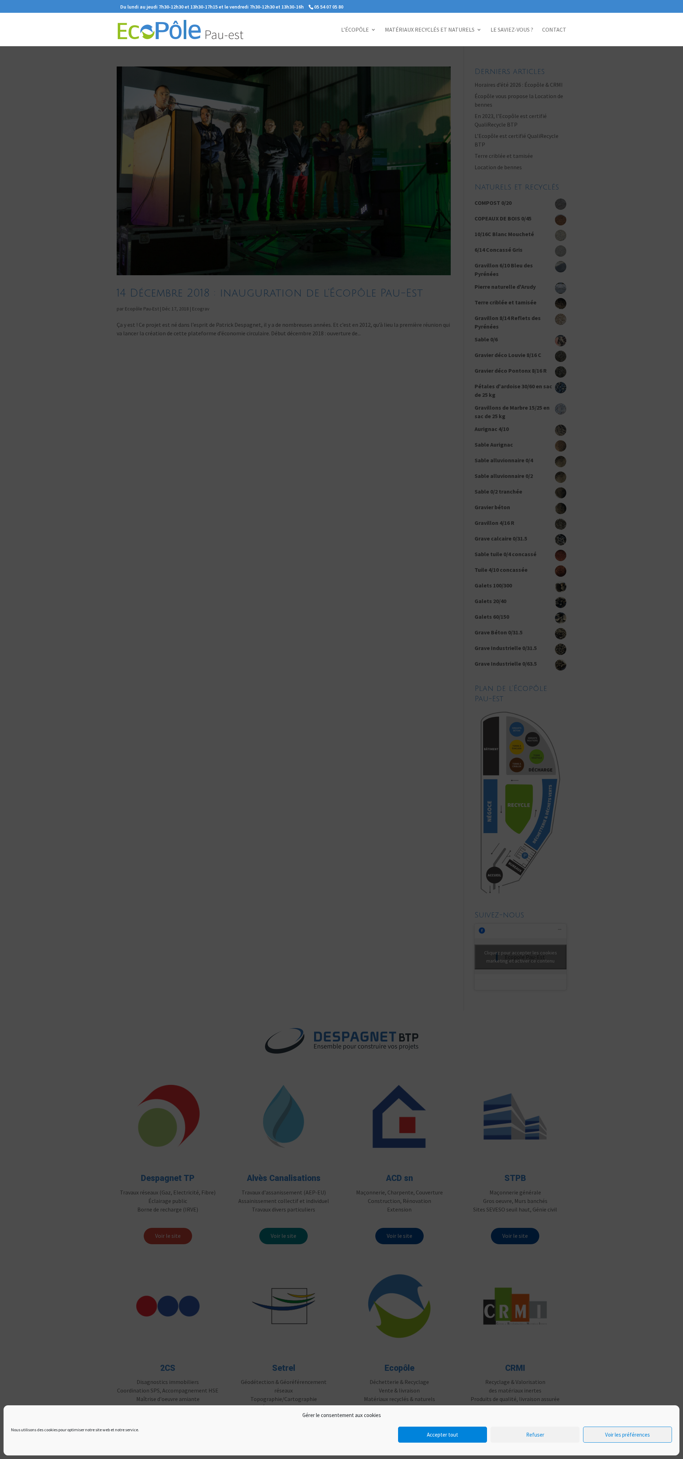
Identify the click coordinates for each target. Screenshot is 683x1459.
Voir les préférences (627, 1434)
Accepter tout (442, 1434)
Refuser (535, 1434)
